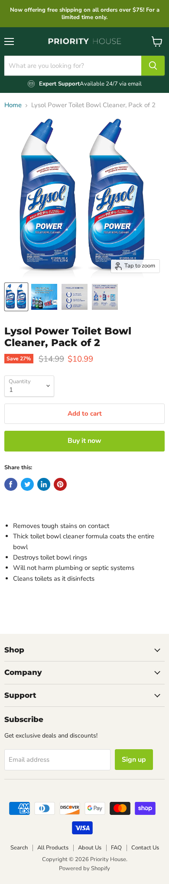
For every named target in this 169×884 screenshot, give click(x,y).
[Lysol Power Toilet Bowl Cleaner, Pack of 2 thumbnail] (16, 297)
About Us (89, 848)
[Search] (153, 66)
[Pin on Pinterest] (60, 484)
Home (13, 105)
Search (19, 848)
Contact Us (145, 848)
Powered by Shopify (84, 868)
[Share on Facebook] (10, 484)
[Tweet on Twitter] (27, 484)
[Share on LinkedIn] (43, 484)
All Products (52, 848)
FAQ (116, 848)
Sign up (134, 759)
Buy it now (84, 440)
